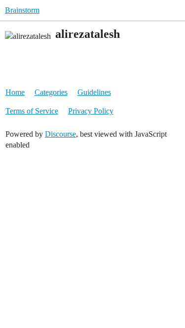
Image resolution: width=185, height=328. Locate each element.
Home (15, 92)
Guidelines (94, 92)
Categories (51, 92)
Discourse (60, 134)
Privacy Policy (90, 111)
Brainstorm (22, 10)
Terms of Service (31, 111)
